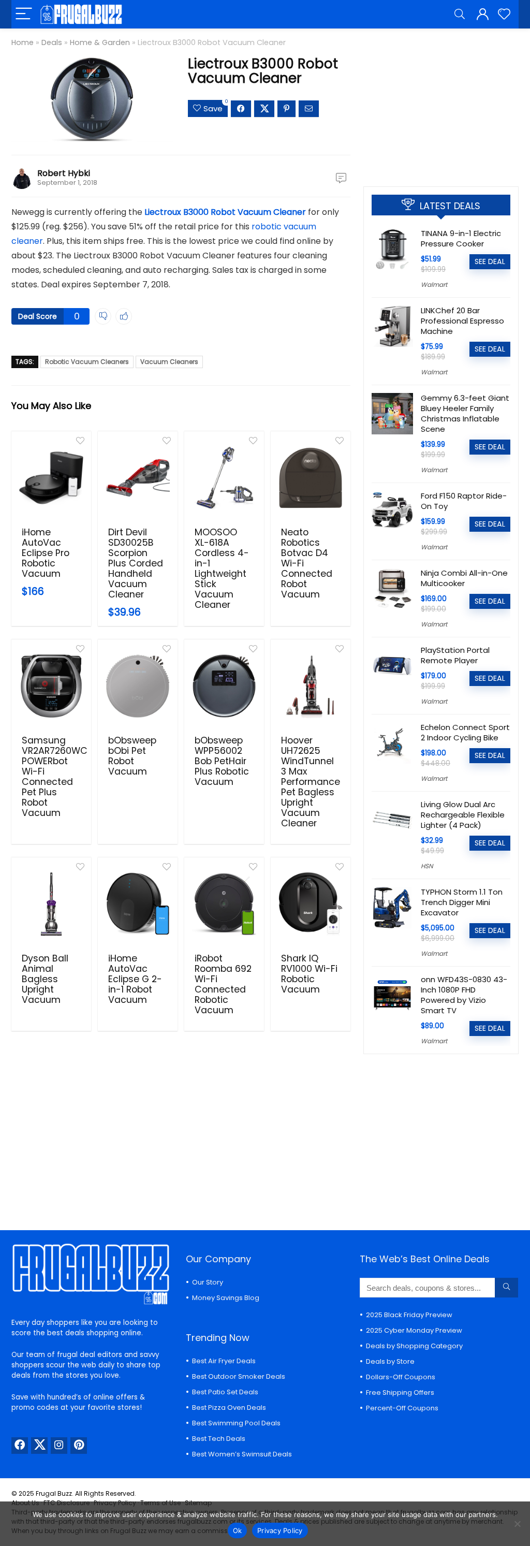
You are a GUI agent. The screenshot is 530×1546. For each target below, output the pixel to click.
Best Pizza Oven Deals (229, 1407)
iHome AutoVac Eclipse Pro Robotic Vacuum (45, 553)
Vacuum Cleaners (169, 361)
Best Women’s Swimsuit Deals (242, 1454)
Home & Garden (100, 42)
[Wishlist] (504, 14)
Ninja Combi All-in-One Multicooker (464, 578)
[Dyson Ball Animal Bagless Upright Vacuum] (51, 904)
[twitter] (39, 1445)
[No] (517, 1524)
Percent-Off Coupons (402, 1408)
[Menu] (23, 14)
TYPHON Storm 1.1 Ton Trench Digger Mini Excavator (462, 902)
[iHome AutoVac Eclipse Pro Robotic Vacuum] (51, 478)
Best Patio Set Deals (225, 1392)
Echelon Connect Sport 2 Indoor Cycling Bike (465, 732)
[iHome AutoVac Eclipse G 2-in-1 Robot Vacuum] (138, 904)
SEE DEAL (490, 261)
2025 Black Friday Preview (409, 1315)
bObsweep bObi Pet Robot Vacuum (132, 756)
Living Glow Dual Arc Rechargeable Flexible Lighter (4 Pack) (463, 814)
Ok (237, 1530)
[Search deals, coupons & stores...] (506, 1287)
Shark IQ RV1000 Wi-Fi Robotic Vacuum (309, 974)
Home (22, 42)
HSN (427, 866)
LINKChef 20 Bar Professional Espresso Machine (462, 321)
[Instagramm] (59, 1445)
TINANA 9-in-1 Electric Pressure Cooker (461, 238)
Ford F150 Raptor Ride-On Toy (464, 501)
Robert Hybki (63, 173)
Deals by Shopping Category (414, 1346)
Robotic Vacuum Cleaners (87, 361)
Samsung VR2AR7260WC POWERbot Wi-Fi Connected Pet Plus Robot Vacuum (54, 776)
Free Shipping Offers (400, 1392)
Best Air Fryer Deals (224, 1361)
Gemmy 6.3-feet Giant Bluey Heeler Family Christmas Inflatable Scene (465, 413)
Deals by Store (390, 1361)
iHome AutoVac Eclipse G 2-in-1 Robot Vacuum (135, 979)
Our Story (207, 1282)
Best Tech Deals (218, 1438)
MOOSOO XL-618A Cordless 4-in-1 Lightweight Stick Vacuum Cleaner (222, 568)
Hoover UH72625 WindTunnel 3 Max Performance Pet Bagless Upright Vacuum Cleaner (310, 781)
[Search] (459, 14)
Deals (51, 42)
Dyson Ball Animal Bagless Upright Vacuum (45, 979)
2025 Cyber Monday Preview (414, 1330)
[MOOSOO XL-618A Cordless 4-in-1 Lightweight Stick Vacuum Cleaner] (224, 478)
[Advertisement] (441, 103)
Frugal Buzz (54, 1493)
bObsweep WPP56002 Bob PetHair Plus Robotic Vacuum (222, 761)
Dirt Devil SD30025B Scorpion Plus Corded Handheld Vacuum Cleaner (135, 563)
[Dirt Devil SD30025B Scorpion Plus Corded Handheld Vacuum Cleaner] (138, 478)
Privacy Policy (280, 1530)
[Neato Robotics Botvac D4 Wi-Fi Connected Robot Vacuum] (310, 478)
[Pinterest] (78, 1445)
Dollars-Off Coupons (400, 1377)
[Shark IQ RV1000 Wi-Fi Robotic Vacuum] (310, 904)
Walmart (434, 284)
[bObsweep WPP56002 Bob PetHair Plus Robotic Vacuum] (224, 686)
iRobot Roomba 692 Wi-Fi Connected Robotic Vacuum (223, 984)
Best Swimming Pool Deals (236, 1423)
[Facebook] (19, 1445)
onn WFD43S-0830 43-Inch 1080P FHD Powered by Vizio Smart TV (464, 995)
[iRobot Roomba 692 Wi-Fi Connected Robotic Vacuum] (224, 904)
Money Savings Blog (225, 1298)
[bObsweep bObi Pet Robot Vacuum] (138, 686)
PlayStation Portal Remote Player (455, 655)
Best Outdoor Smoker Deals (238, 1376)
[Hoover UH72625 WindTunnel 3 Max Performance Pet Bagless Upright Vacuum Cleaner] (310, 686)
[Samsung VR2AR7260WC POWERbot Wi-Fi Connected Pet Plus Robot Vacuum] (51, 686)
